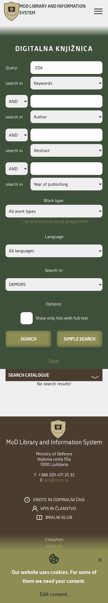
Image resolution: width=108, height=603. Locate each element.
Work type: (54, 200)
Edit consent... (55, 594)
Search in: (54, 270)
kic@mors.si (56, 480)
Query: (12, 67)
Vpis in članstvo (58, 508)
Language (54, 236)
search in (14, 83)
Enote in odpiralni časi (58, 500)
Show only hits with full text (61, 318)
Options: (54, 304)
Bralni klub (58, 517)
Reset (54, 360)
